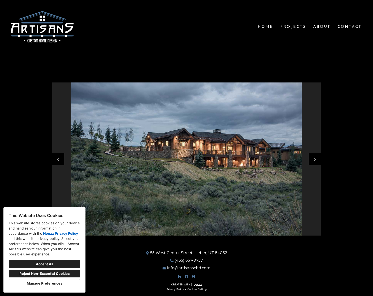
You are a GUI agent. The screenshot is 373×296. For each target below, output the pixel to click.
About (322, 27)
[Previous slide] (58, 159)
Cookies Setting (197, 289)
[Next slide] (315, 159)
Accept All (44, 264)
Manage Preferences (44, 283)
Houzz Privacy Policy (60, 233)
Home (265, 27)
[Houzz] (179, 276)
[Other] (193, 276)
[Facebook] (186, 276)
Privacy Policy (175, 289)
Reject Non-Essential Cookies (44, 273)
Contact (350, 27)
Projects (293, 27)
